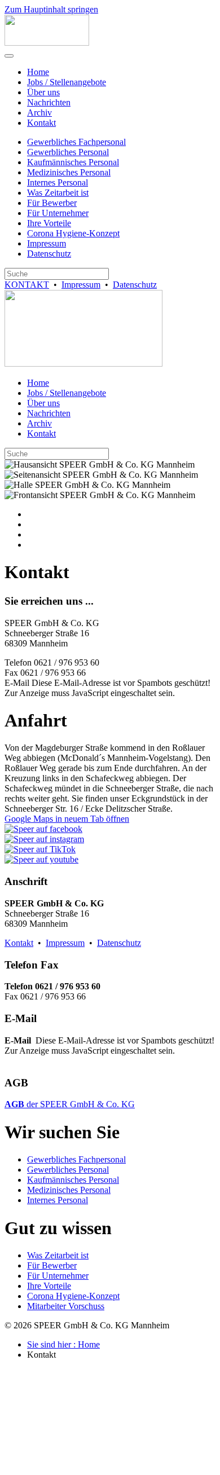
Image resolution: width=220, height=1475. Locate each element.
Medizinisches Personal (69, 172)
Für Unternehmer (58, 213)
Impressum (46, 243)
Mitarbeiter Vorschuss (65, 1306)
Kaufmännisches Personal (73, 162)
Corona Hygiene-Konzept (73, 233)
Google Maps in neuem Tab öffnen (67, 819)
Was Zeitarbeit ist (58, 192)
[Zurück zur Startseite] (47, 42)
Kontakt (41, 122)
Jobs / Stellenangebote (66, 82)
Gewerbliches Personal (68, 152)
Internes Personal (57, 182)
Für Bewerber (52, 203)
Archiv (39, 112)
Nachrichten (49, 102)
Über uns (43, 92)
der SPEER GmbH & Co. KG (70, 1104)
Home (38, 72)
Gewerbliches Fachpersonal (76, 142)
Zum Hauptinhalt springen (51, 9)
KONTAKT (27, 284)
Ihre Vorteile (49, 223)
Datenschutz (49, 253)
